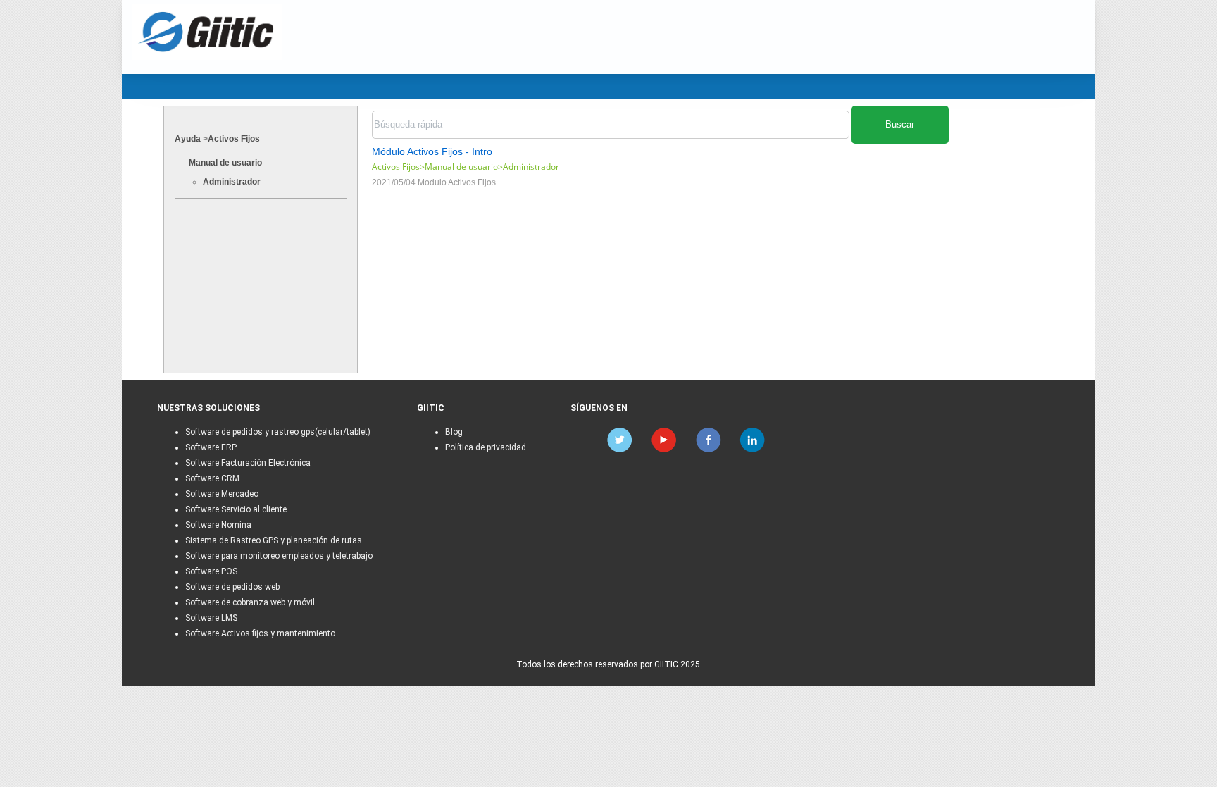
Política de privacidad (485, 447)
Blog (454, 432)
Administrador (232, 182)
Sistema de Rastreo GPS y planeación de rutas (273, 540)
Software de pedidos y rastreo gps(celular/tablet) (277, 432)
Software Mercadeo (221, 494)
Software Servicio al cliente (236, 509)
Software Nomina (218, 525)
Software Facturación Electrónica (248, 463)
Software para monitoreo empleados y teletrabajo (279, 556)
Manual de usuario (225, 163)
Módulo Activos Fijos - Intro (432, 151)
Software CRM (212, 478)
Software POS (211, 571)
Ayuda (188, 139)
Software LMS (211, 618)
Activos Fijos (234, 139)
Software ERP (211, 447)
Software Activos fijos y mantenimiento (260, 633)
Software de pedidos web (232, 587)
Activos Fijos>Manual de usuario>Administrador (465, 167)
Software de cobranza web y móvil (250, 602)
